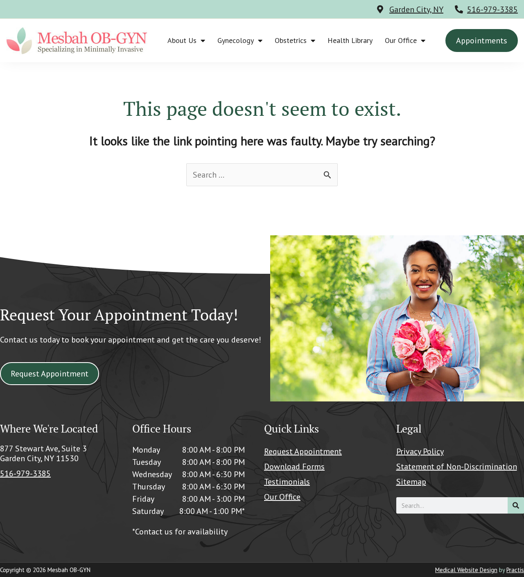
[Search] (516, 505)
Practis (515, 570)
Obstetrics (291, 40)
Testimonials (287, 481)
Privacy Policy (420, 451)
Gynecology (235, 40)
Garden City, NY (416, 9)
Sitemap (411, 481)
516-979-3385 (492, 9)
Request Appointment (303, 451)
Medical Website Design (466, 570)
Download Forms (294, 466)
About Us (181, 40)
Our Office (401, 40)
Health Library (350, 40)
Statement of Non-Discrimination (456, 466)
